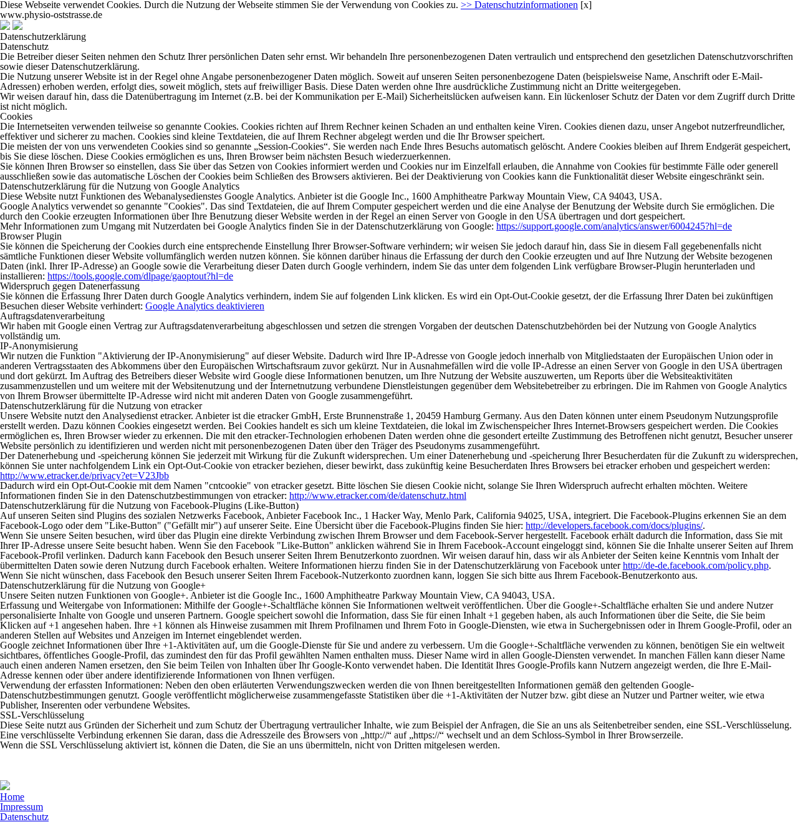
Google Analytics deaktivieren (204, 306)
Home (12, 796)
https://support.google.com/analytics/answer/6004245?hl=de (614, 226)
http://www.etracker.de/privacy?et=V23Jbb (84, 475)
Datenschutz (24, 816)
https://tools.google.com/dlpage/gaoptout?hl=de (140, 276)
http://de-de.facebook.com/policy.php (696, 565)
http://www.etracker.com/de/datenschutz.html (377, 495)
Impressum (21, 806)
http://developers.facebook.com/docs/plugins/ (614, 525)
